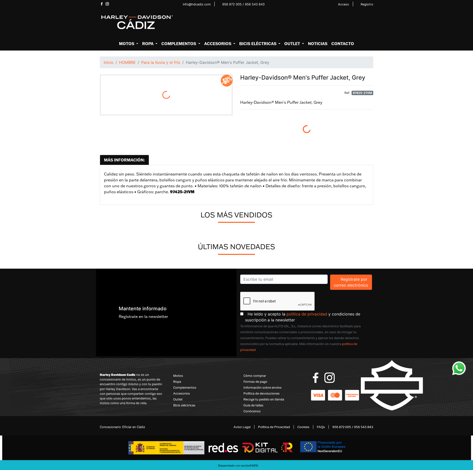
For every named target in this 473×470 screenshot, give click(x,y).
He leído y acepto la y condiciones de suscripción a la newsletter (309, 316)
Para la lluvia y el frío (160, 62)
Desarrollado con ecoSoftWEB (237, 465)
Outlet (178, 399)
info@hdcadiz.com (197, 4)
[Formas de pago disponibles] (335, 394)
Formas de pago (255, 381)
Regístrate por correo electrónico (353, 282)
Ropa (177, 381)
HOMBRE (127, 62)
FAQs (321, 427)
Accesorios (181, 393)
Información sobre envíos (262, 387)
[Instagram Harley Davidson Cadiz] (107, 4)
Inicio (109, 62)
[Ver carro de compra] (371, 22)
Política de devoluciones (261, 393)
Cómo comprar (254, 376)
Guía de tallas (253, 405)
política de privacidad (307, 314)
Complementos (184, 387)
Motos (178, 376)
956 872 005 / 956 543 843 (243, 4)
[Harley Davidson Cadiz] (137, 21)
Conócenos (252, 411)
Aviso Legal (242, 427)
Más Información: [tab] (124, 159)
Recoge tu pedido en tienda (263, 399)
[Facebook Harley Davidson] (101, 4)
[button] (128, 44)
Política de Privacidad (274, 427)
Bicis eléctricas (184, 405)
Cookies (303, 427)
